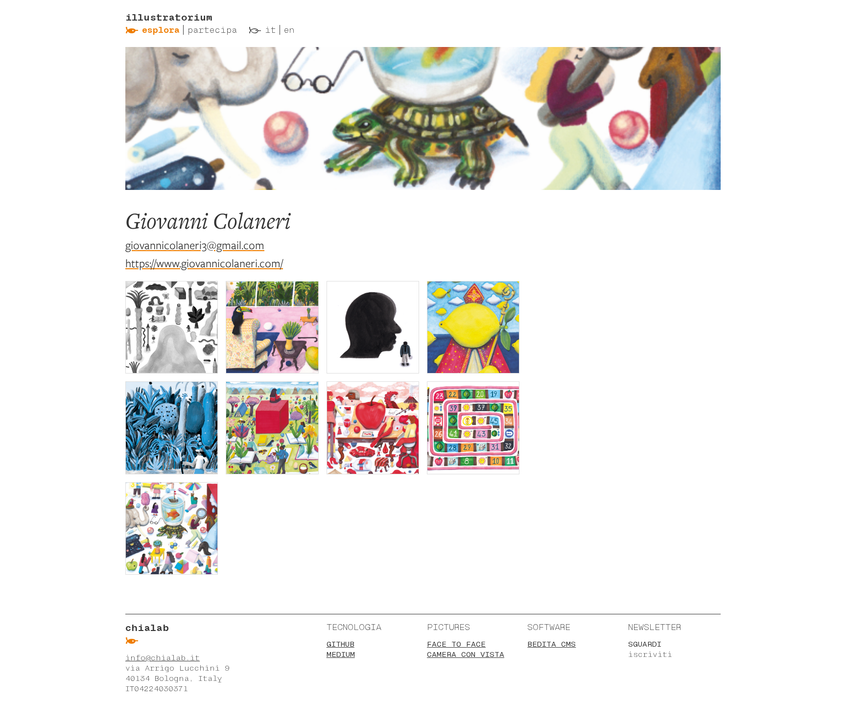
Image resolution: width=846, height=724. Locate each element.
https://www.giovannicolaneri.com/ (204, 263)
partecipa (212, 30)
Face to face (456, 644)
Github (340, 644)
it (270, 30)
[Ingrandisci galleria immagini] (171, 327)
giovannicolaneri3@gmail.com (194, 245)
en (289, 30)
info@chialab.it (162, 658)
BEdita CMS (551, 644)
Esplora (161, 30)
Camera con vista (465, 654)
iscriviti (650, 654)
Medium (341, 654)
